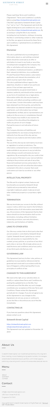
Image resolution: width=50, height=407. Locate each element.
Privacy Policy (9, 404)
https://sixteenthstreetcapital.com (28, 20)
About (4, 375)
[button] (47, 3)
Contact (5, 378)
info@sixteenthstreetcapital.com (18, 327)
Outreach (5, 376)
